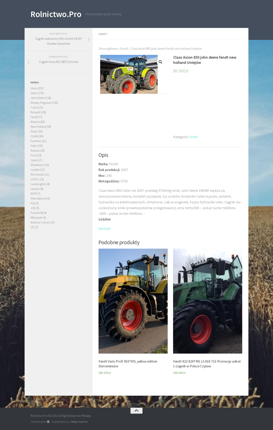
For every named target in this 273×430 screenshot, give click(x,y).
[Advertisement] (207, 106)
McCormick (37, 174)
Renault (35, 112)
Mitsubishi (36, 217)
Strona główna (108, 48)
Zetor (34, 93)
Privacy (86, 416)
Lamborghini (38, 184)
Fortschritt (37, 213)
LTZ (32, 227)
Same (34, 160)
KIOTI (34, 194)
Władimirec (37, 165)
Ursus (34, 88)
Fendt (103, 34)
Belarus (35, 122)
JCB (33, 208)
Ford (33, 155)
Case (34, 107)
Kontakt (105, 228)
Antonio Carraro (41, 222)
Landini (35, 170)
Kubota (35, 150)
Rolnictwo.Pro (56, 14)
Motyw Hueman (79, 421)
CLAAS (34, 136)
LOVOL (35, 179)
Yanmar (35, 189)
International (38, 198)
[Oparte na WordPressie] (48, 421)
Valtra (34, 146)
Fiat (33, 203)
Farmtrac (36, 141)
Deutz (34, 131)
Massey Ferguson (41, 103)
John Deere (38, 98)
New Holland (38, 127)
